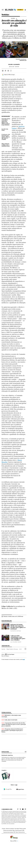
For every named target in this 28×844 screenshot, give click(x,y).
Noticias (5, 15)
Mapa (14, 830)
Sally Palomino (13, 642)
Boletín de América (7, 755)
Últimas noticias (6, 712)
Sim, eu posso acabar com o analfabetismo (6, 145)
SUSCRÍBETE (20, 9)
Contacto (4, 828)
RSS (14, 832)
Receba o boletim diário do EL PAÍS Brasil (13, 616)
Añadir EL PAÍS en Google (9, 74)
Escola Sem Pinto (5, 130)
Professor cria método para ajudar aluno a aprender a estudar (6, 137)
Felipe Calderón (14, 64)
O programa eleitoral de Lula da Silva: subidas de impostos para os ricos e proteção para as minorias (14, 724)
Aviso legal (17, 828)
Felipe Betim (13, 630)
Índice (17, 832)
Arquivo (4, 770)
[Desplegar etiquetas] (25, 649)
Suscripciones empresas (8, 832)
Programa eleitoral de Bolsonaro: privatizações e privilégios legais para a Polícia (12, 730)
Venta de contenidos (10, 828)
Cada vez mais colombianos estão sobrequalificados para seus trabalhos (17, 638)
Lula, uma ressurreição (11, 720)
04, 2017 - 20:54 (14, 66)
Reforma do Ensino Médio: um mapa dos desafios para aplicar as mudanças (18, 627)
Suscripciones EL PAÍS (19, 830)
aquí (24, 659)
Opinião (3, 649)
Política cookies (22, 828)
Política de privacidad (7, 830)
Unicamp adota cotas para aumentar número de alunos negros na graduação (6, 122)
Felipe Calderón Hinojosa (12, 649)
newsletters (5, 751)
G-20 (20, 649)
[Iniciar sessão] (25, 10)
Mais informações (5, 656)
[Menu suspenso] (3, 10)
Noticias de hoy (22, 832)
